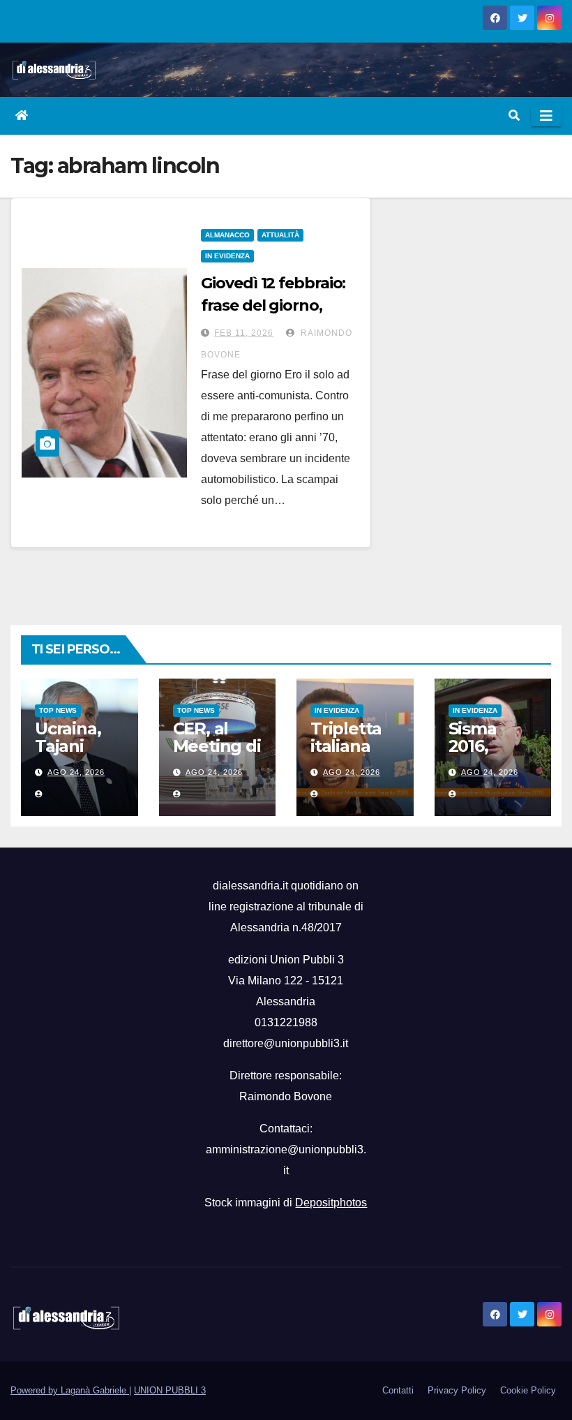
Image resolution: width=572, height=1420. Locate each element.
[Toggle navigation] (546, 115)
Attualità (280, 235)
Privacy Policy (457, 1390)
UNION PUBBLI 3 (170, 1390)
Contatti (398, 1390)
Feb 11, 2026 (243, 333)
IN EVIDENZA (227, 256)
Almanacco (227, 235)
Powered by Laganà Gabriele (69, 1390)
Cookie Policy (528, 1390)
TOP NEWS (58, 710)
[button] (514, 115)
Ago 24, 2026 (76, 772)
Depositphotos (331, 1202)
